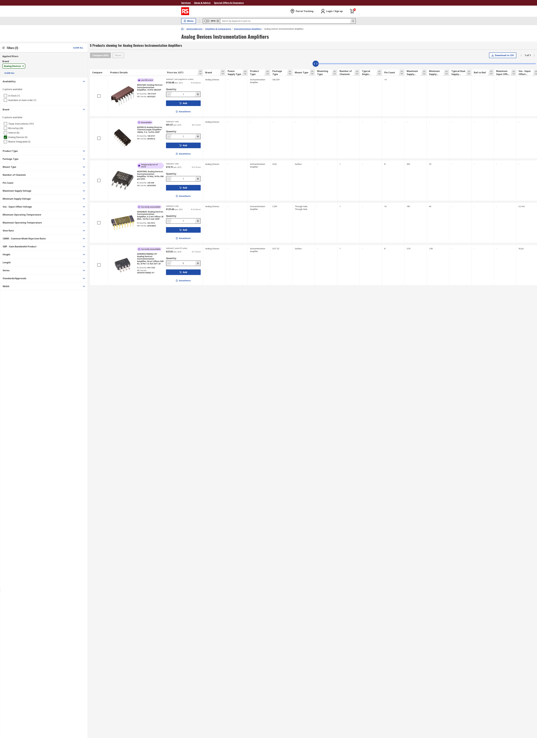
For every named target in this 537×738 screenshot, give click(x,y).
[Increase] (197, 94)
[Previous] (521, 55)
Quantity (171, 89)
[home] (182, 29)
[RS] (185, 11)
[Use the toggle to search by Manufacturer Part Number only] (218, 21)
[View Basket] (352, 11)
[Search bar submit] (352, 20)
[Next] (534, 55)
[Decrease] (169, 94)
